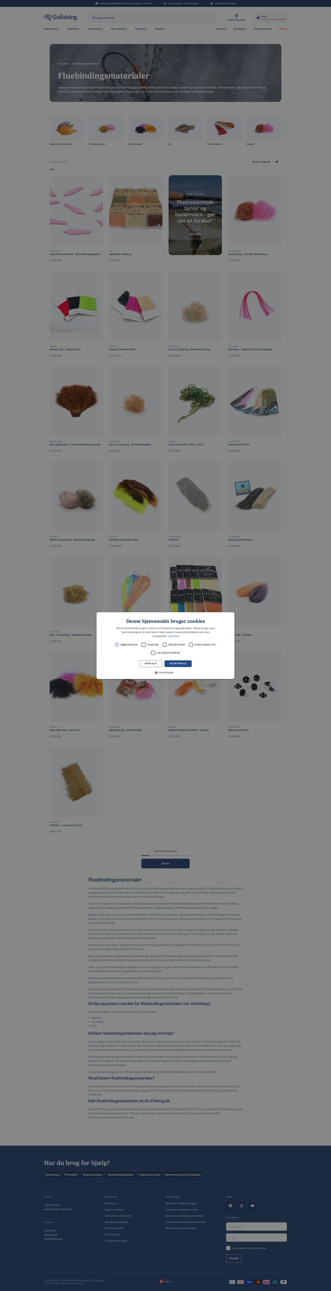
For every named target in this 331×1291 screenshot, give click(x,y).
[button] (165, 672)
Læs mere (173, 636)
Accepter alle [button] (178, 663)
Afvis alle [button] (151, 663)
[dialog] (165, 645)
